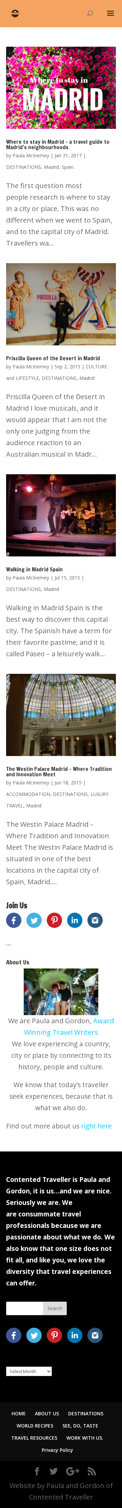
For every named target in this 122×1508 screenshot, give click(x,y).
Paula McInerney (31, 155)
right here (96, 1125)
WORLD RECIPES (35, 1425)
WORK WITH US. (84, 1438)
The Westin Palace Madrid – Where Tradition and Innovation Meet (59, 771)
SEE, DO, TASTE (80, 1425)
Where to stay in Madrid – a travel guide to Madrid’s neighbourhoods (57, 144)
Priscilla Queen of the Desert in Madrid (53, 358)
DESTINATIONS (23, 167)
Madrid (51, 167)
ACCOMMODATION (28, 794)
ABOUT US (47, 1413)
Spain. (68, 167)
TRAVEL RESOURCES (34, 1438)
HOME (19, 1413)
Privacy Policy (57, 1450)
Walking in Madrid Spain (34, 569)
